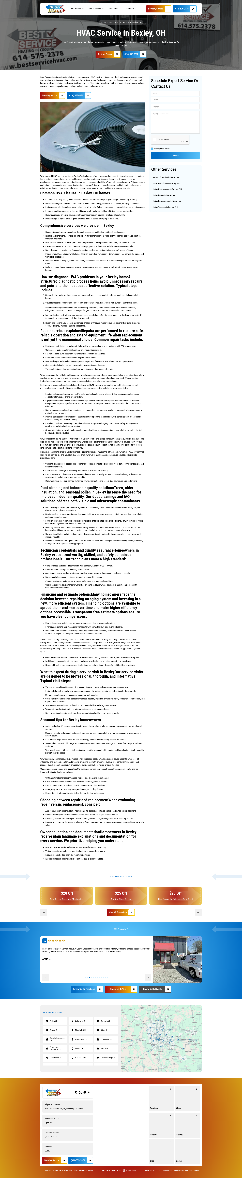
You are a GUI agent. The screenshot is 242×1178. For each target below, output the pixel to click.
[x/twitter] (80, 1092)
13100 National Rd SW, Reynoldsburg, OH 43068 (64, 1109)
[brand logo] (55, 9)
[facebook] (76, 1092)
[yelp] (89, 1092)
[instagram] (84, 1092)
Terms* (167, 149)
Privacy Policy (150, 1170)
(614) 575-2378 (51, 1137)
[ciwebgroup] (130, 1170)
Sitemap (197, 1170)
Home (103, 22)
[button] (77, 9)
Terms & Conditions (165, 1170)
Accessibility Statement (183, 1170)
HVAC (111, 22)
